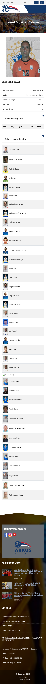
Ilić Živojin (12, 178)
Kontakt (27, 679)
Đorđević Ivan (13, 381)
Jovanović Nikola (14, 240)
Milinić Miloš (9, 375)
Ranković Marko (14, 231)
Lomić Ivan (12, 278)
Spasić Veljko (13, 313)
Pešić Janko (12, 349)
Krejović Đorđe (14, 286)
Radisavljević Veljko (15, 204)
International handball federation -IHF (16, 617)
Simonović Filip (14, 150)
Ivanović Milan (13, 456)
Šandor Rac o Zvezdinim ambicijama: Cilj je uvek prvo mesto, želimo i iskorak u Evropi (28, 572)
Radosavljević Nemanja (17, 213)
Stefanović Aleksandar (16, 428)
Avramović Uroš (14, 368)
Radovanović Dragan (16, 495)
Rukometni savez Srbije (11, 630)
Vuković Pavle (13, 322)
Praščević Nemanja (15, 260)
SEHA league (8, 626)
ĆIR (42, 3)
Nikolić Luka (13, 359)
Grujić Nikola (13, 475)
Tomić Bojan (13, 409)
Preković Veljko (14, 222)
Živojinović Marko (15, 304)
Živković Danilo (14, 340)
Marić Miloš (12, 331)
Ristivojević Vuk (14, 438)
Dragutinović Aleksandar (17, 250)
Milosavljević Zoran (15, 419)
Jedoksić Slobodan (15, 400)
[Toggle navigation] (42, 9)
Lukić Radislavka (14, 466)
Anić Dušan (12, 196)
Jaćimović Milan (14, 390)
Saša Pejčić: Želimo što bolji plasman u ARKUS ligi (27, 584)
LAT (36, 3)
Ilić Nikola (12, 269)
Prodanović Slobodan (16, 485)
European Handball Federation (14, 621)
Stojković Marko (14, 295)
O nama (20, 679)
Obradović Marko (14, 447)
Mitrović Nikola (14, 187)
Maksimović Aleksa (15, 159)
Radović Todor (13, 169)
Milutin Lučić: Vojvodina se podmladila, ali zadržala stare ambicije (28, 595)
